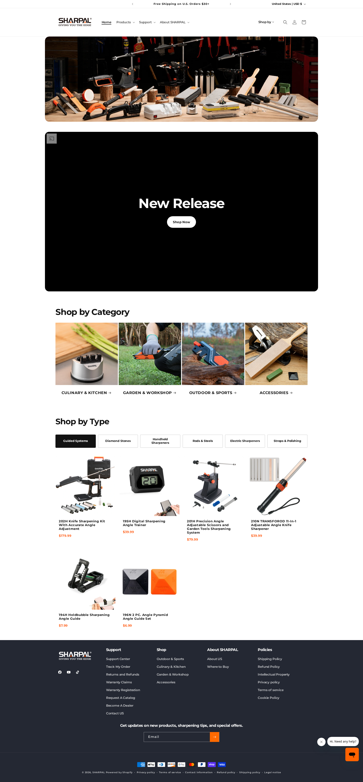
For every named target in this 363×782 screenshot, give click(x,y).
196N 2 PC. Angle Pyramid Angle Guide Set (145, 617)
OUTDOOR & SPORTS (210, 393)
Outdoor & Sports (170, 659)
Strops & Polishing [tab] (287, 441)
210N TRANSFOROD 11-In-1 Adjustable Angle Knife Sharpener (273, 525)
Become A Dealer (119, 705)
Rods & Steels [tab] (203, 441)
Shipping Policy (270, 659)
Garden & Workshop (173, 674)
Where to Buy (218, 667)
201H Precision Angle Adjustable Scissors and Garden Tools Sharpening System (209, 526)
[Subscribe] (214, 737)
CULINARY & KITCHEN (84, 393)
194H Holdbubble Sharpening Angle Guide (84, 617)
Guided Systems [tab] (75, 441)
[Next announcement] (230, 4)
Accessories (166, 682)
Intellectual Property (274, 674)
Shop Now (181, 222)
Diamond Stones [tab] (118, 441)
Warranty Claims (119, 682)
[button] (125, 22)
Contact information (199, 772)
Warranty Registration (123, 690)
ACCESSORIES (274, 393)
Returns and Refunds (122, 674)
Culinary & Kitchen (171, 667)
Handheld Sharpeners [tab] (160, 441)
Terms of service (271, 690)
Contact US (115, 713)
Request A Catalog (120, 698)
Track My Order (118, 667)
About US (214, 659)
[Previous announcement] (132, 4)
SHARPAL (98, 772)
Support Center (118, 659)
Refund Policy (269, 667)
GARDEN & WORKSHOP (147, 393)
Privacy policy (269, 682)
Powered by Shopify (119, 772)
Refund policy (226, 772)
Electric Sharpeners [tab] (245, 441)
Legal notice (272, 772)
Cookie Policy (268, 698)
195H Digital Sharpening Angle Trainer (144, 523)
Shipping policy (249, 772)
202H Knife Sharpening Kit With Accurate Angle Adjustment (82, 525)
